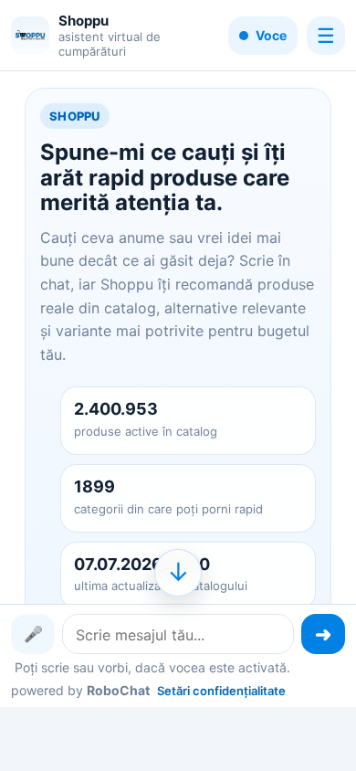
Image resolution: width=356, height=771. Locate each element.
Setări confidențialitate (221, 690)
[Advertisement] (178, 737)
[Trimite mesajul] (323, 634)
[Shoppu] (30, 35)
